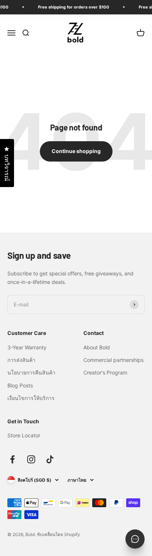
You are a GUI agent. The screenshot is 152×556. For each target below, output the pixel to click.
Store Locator (23, 435)
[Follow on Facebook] (12, 459)
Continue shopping (76, 151)
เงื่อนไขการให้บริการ (31, 398)
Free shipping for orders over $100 (72, 7)
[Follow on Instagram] (31, 459)
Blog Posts (20, 385)
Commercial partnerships (113, 360)
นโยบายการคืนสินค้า (31, 372)
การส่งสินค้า (21, 360)
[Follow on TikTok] (50, 459)
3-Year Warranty (26, 347)
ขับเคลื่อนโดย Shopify (58, 534)
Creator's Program (105, 372)
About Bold (96, 347)
